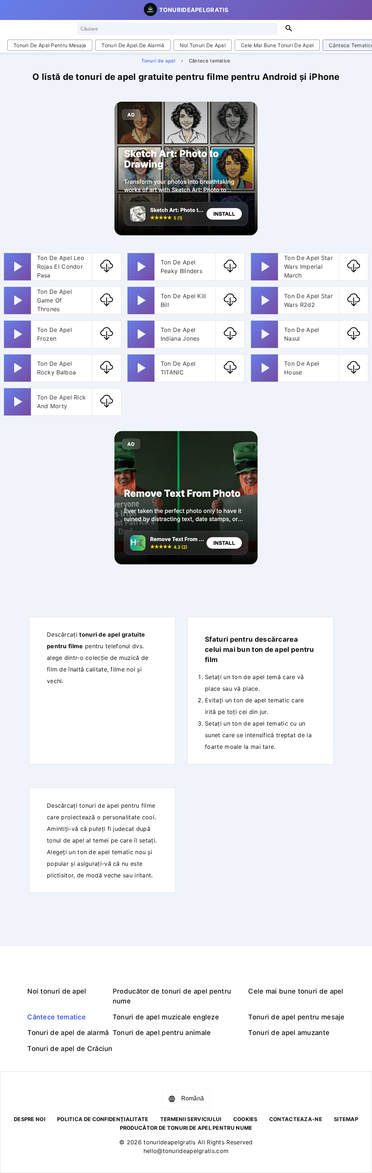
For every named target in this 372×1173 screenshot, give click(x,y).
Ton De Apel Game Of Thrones (54, 300)
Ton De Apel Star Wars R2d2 (308, 300)
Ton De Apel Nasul (301, 334)
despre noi (29, 1119)
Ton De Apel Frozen (54, 334)
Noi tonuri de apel (203, 45)
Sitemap (346, 1119)
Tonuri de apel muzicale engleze (166, 1017)
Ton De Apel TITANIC (178, 368)
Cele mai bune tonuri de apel (277, 45)
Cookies (245, 1119)
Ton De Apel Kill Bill (183, 300)
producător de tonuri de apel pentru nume (186, 1128)
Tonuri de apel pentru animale (162, 1032)
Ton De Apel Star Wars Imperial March (308, 266)
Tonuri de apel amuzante (288, 1032)
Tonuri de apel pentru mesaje (49, 45)
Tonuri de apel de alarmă (132, 45)
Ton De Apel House (301, 368)
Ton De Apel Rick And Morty (61, 402)
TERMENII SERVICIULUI (191, 1119)
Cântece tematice (56, 1017)
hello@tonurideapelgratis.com (186, 1150)
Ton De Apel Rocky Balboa (56, 368)
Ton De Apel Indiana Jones (180, 334)
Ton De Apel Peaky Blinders (181, 267)
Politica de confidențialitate (103, 1119)
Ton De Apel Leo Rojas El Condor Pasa (61, 266)
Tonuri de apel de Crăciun (70, 1048)
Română (192, 1098)
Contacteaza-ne (295, 1119)
